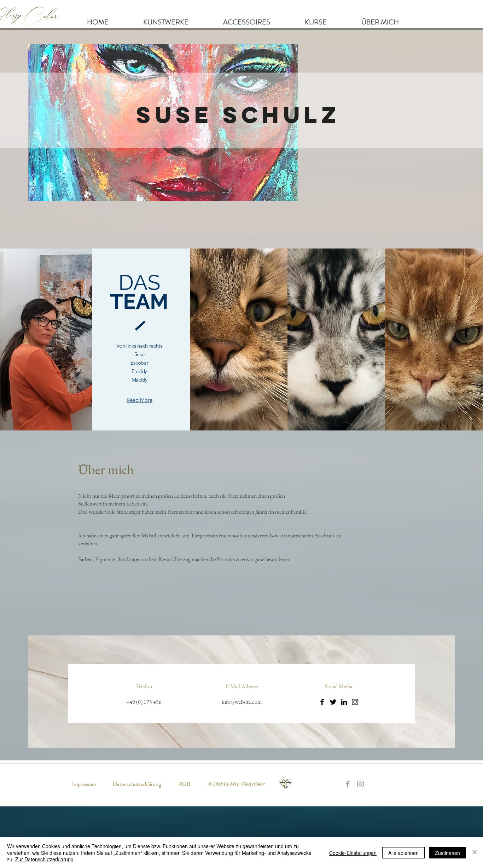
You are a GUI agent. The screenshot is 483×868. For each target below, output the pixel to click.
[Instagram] (355, 702)
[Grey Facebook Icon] (347, 784)
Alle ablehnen (403, 852)
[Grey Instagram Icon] (360, 784)
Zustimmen (447, 852)
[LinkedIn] (344, 702)
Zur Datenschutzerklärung (44, 859)
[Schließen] (474, 852)
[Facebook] (322, 702)
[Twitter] (333, 702)
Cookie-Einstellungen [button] (353, 852)
